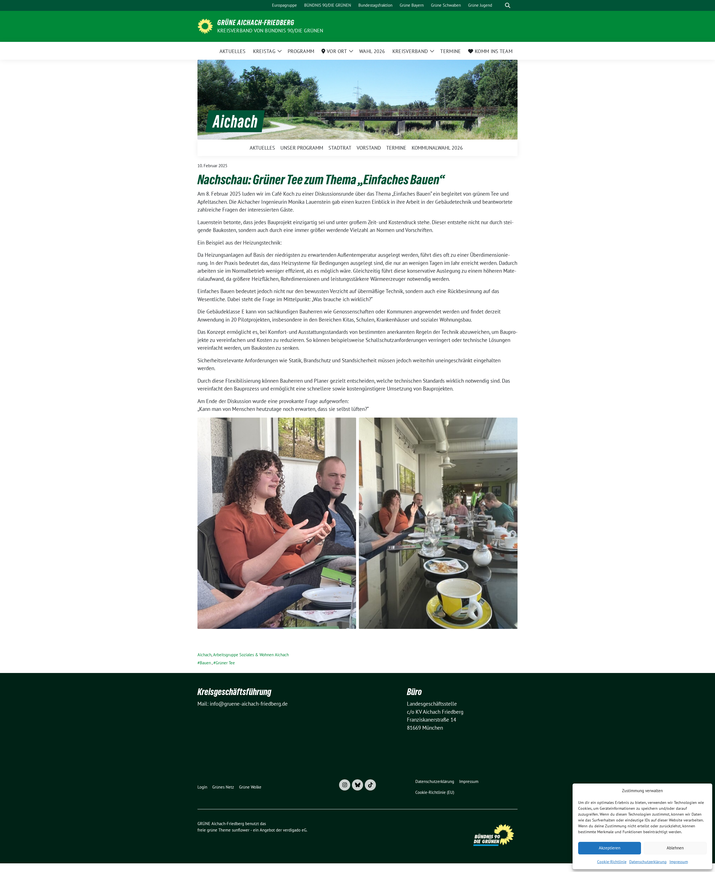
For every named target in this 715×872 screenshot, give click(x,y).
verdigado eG (294, 830)
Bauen (205, 662)
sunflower (240, 830)
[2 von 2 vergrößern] (510, 425)
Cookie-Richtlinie (611, 861)
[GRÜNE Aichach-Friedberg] (205, 25)
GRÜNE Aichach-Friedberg (255, 22)
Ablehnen (675, 848)
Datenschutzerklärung (648, 861)
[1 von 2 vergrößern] (349, 425)
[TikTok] (370, 784)
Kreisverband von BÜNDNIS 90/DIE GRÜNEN (270, 30)
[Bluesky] (357, 784)
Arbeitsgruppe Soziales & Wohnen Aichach (251, 654)
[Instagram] (344, 784)
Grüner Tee (225, 662)
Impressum (678, 861)
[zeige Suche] (507, 5)
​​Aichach (204, 654)
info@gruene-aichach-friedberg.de (249, 703)
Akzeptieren (609, 848)
